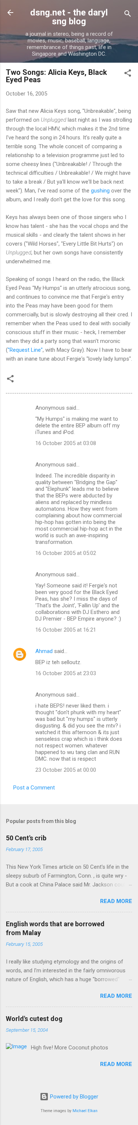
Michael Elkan (85, 1110)
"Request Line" (25, 350)
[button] (127, 74)
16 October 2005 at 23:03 (65, 673)
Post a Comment (34, 787)
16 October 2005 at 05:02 (65, 553)
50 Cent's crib (26, 838)
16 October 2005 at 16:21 (65, 629)
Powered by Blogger (73, 1096)
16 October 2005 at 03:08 (65, 443)
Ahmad (44, 651)
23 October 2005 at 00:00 (65, 770)
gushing (100, 190)
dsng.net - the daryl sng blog (69, 17)
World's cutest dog (34, 1018)
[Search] (127, 15)
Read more (116, 901)
